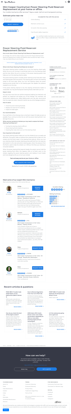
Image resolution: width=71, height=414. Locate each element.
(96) (18, 31)
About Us (5, 384)
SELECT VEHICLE (13, 24)
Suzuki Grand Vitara (54, 165)
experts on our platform (60, 78)
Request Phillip (37, 188)
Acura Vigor (52, 145)
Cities (4, 393)
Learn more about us (57, 96)
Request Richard (37, 214)
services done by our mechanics (57, 72)
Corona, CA (52, 144)
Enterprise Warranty (30, 386)
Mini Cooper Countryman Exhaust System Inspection (58, 127)
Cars (4, 395)
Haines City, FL (53, 156)
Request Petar (38, 248)
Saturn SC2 (52, 161)
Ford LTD (52, 168)
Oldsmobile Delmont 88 (55, 149)
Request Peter (38, 268)
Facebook (50, 392)
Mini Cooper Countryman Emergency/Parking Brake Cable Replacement (57, 131)
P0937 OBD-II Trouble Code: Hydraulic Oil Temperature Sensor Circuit (57, 293)
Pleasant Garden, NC (54, 166)
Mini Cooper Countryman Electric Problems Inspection (58, 108)
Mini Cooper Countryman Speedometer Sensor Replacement (56, 104)
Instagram (50, 398)
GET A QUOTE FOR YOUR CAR (24, 162)
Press (4, 386)
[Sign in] (69, 2)
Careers (5, 390)
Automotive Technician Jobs (55, 384)
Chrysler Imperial (54, 158)
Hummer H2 (53, 171)
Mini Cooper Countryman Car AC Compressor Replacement (58, 114)
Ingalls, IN (52, 160)
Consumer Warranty (30, 384)
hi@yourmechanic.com (40, 365)
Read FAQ (24, 369)
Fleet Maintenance (8, 388)
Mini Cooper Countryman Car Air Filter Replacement (58, 111)
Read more (17, 306)
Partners (5, 401)
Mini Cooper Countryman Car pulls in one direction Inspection (57, 135)
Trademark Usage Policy (31, 390)
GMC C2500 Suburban (55, 152)
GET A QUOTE (47, 369)
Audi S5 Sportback (54, 142)
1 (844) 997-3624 (28, 365)
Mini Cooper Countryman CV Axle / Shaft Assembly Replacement (58, 117)
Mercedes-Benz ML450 (55, 155)
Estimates (5, 397)
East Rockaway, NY (55, 168)
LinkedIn (50, 394)
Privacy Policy (28, 388)
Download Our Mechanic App (55, 386)
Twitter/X (50, 396)
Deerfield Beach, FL (54, 153)
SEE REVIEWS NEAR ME (58, 206)
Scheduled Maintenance (9, 399)
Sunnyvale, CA (54, 150)
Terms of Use (28, 393)
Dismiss (6, 409)
